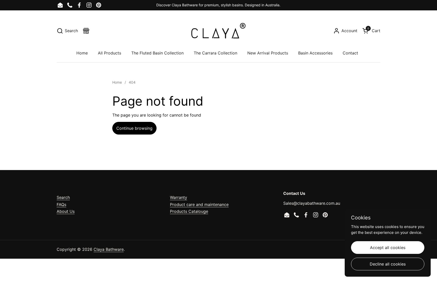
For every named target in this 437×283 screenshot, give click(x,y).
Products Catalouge (189, 211)
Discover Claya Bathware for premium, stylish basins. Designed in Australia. (218, 5)
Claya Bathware (109, 249)
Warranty (178, 197)
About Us (66, 211)
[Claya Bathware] (218, 30)
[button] (67, 31)
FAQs (61, 204)
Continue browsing (134, 128)
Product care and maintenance (199, 204)
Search (63, 197)
